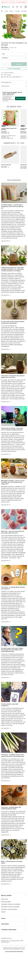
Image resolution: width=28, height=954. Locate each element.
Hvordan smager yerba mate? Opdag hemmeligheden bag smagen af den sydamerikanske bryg (12, 650)
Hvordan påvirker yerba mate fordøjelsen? (9, 704)
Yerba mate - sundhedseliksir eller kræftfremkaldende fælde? (11, 808)
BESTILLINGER (6, 895)
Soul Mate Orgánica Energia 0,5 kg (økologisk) (8, 129)
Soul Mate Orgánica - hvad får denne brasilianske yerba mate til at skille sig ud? (12, 206)
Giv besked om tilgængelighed (14, 68)
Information (5, 924)
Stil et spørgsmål (20, 98)
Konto (3, 918)
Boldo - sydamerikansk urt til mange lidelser (11, 862)
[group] (14, 27)
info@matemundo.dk (6, 938)
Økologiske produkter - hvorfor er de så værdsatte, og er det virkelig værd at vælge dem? (12, 482)
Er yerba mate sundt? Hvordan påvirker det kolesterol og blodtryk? (12, 322)
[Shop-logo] (5, 7)
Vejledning (14, 180)
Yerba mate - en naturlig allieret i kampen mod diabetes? (13, 588)
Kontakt (3, 912)
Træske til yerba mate (6, 164)
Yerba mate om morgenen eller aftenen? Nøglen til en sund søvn (13, 376)
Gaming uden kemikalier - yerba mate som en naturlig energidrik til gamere (12, 429)
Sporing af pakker (6, 901)
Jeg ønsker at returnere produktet (10, 906)
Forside (6, 11)
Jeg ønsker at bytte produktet (9, 909)
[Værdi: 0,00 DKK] (21, 7)
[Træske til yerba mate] (10, 155)
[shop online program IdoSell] (14, 951)
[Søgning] (13, 7)
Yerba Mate (17, 11)
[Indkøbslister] (17, 7)
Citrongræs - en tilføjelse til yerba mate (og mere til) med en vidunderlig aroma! (12, 755)
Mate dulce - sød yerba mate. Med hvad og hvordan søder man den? (12, 532)
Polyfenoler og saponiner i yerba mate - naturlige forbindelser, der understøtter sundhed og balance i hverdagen (12, 269)
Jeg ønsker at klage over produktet (10, 904)
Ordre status (4, 899)
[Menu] (25, 7)
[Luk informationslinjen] (25, 2)
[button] (3, 26)
